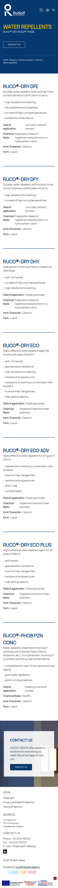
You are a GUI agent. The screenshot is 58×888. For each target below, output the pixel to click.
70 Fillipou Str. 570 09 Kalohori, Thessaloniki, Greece (13, 823)
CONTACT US (14, 44)
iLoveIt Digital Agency (28, 867)
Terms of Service (12, 806)
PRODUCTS (13, 60)
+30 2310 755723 (21, 838)
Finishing (38, 60)
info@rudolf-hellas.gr (24, 846)
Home (5, 60)
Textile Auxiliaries (26, 60)
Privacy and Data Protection (19, 802)
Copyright (8, 797)
